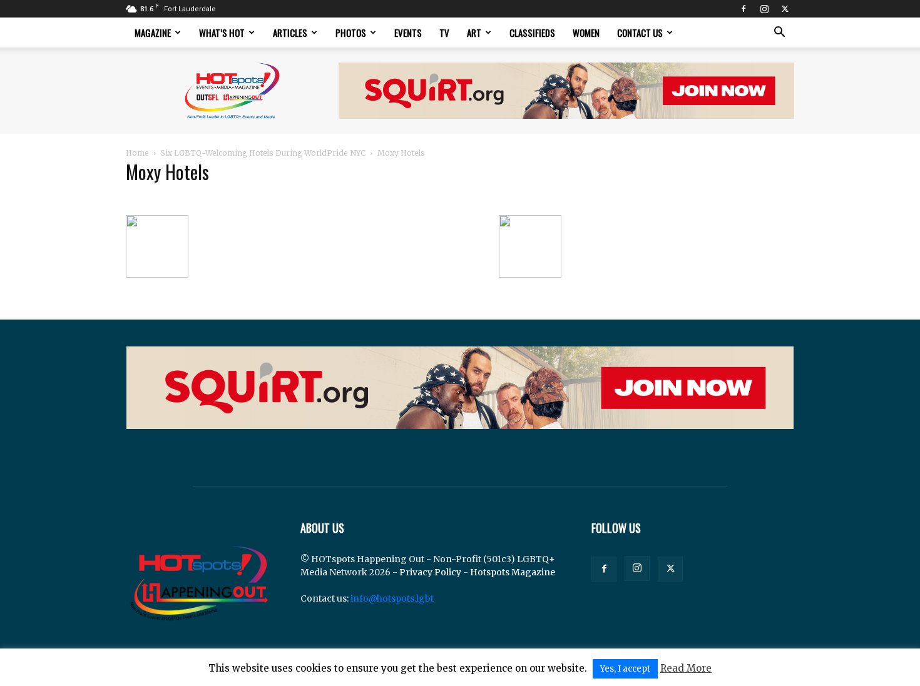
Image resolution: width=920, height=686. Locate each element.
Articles (290, 32)
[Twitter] (784, 9)
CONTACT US (640, 32)
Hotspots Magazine (512, 572)
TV (444, 32)
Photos (350, 32)
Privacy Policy (430, 572)
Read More (686, 668)
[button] (779, 33)
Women (586, 32)
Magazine (153, 32)
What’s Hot (222, 32)
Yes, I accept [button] (625, 668)
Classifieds (532, 32)
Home (137, 153)
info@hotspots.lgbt (392, 598)
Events (408, 32)
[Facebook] (743, 9)
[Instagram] (764, 9)
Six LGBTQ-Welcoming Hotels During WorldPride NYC (263, 153)
